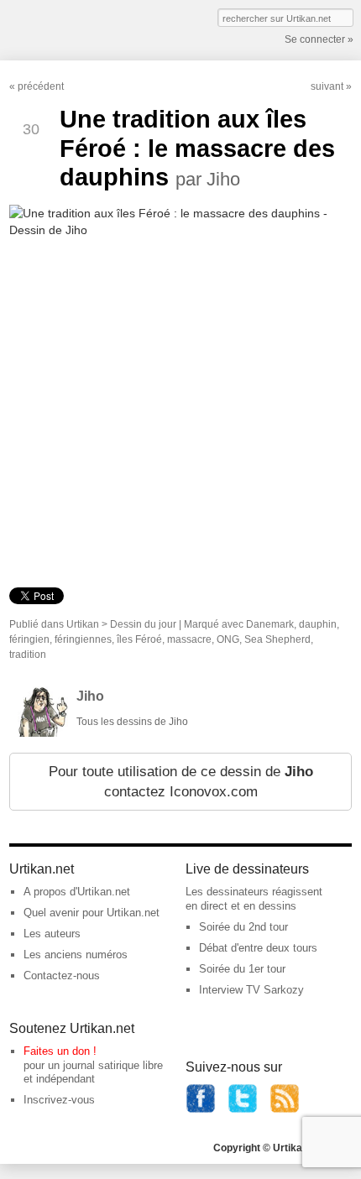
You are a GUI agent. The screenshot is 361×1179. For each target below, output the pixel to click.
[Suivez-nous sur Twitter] (243, 1109)
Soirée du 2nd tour (243, 927)
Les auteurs (52, 933)
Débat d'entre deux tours (258, 948)
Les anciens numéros (76, 954)
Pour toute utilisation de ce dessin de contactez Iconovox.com (181, 782)
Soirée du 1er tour (242, 969)
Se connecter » (319, 39)
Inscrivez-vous (59, 1099)
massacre (189, 639)
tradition (27, 654)
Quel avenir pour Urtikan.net (92, 912)
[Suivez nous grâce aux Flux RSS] (284, 1109)
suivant (327, 86)
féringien (29, 639)
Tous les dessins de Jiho (132, 722)
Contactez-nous (62, 975)
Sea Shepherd (277, 639)
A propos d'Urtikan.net (77, 891)
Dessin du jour (143, 624)
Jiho (90, 696)
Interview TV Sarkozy (251, 989)
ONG (228, 639)
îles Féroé (139, 639)
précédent (41, 86)
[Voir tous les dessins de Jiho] (43, 733)
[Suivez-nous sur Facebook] (201, 1109)
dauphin (318, 624)
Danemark (270, 624)
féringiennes (83, 639)
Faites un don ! (60, 1051)
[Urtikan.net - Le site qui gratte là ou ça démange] (70, 28)
